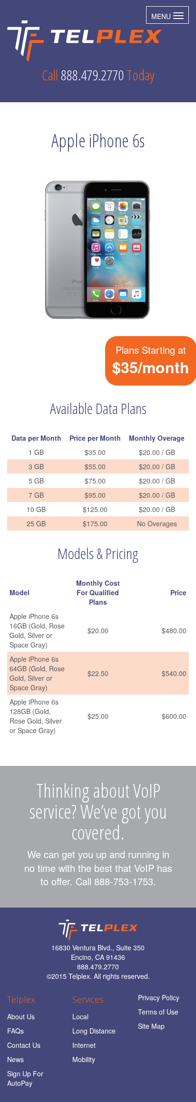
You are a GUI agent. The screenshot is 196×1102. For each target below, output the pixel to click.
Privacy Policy (158, 997)
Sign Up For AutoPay (25, 1078)
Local (80, 1016)
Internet (84, 1045)
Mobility (83, 1059)
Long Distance (94, 1030)
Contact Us (23, 1045)
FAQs (15, 1030)
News (15, 1059)
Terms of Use (158, 1011)
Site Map (151, 1026)
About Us (21, 1016)
